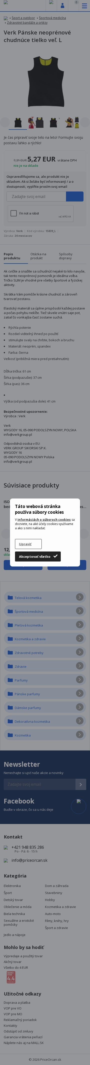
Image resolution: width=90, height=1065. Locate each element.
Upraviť (25, 544)
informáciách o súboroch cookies (44, 520)
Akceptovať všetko (34, 556)
